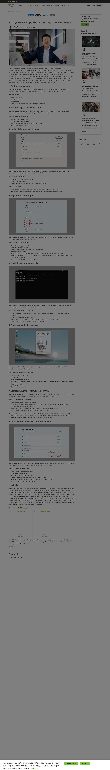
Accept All (85, 763)
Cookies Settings (71, 763)
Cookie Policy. (34, 768)
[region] (55, 765)
